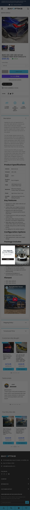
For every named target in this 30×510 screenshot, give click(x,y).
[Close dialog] (28, 246)
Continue (7, 259)
